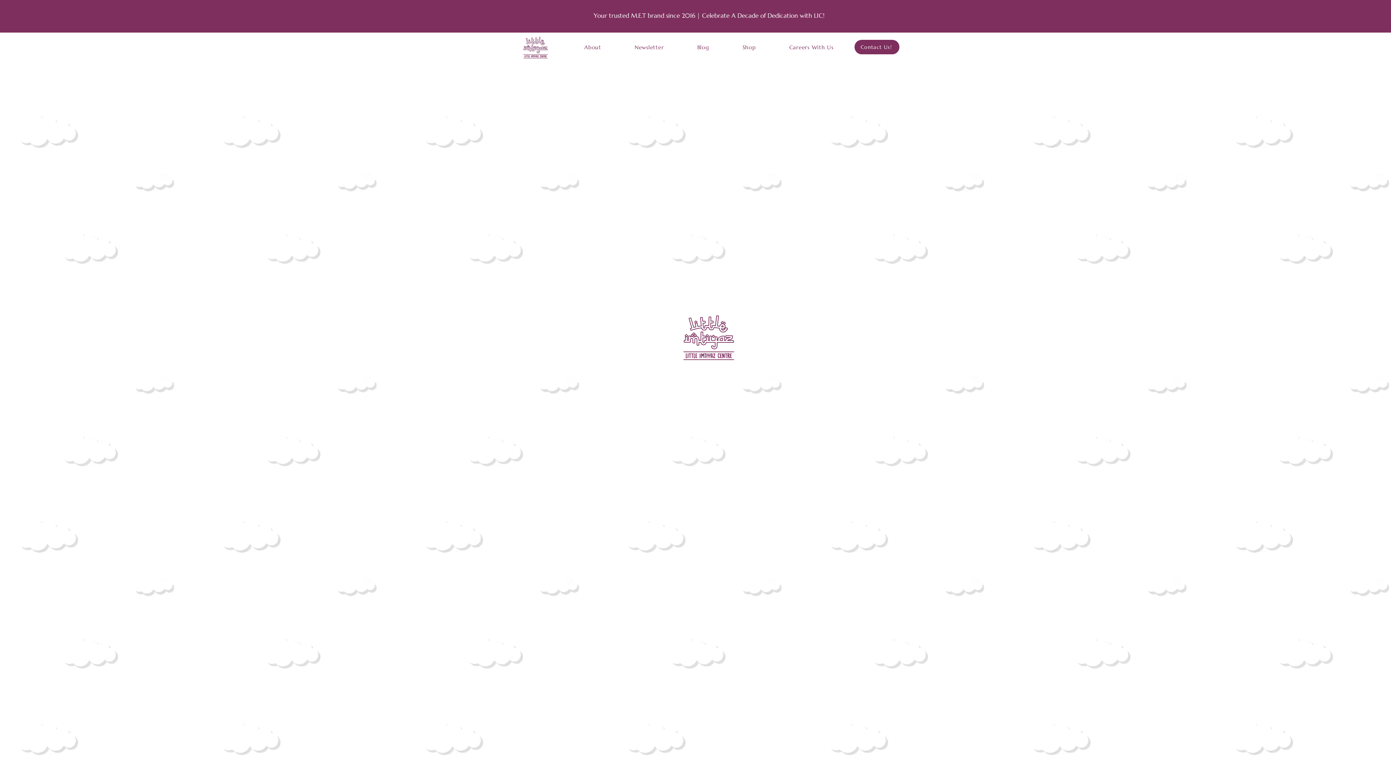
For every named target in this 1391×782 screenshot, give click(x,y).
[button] (593, 47)
